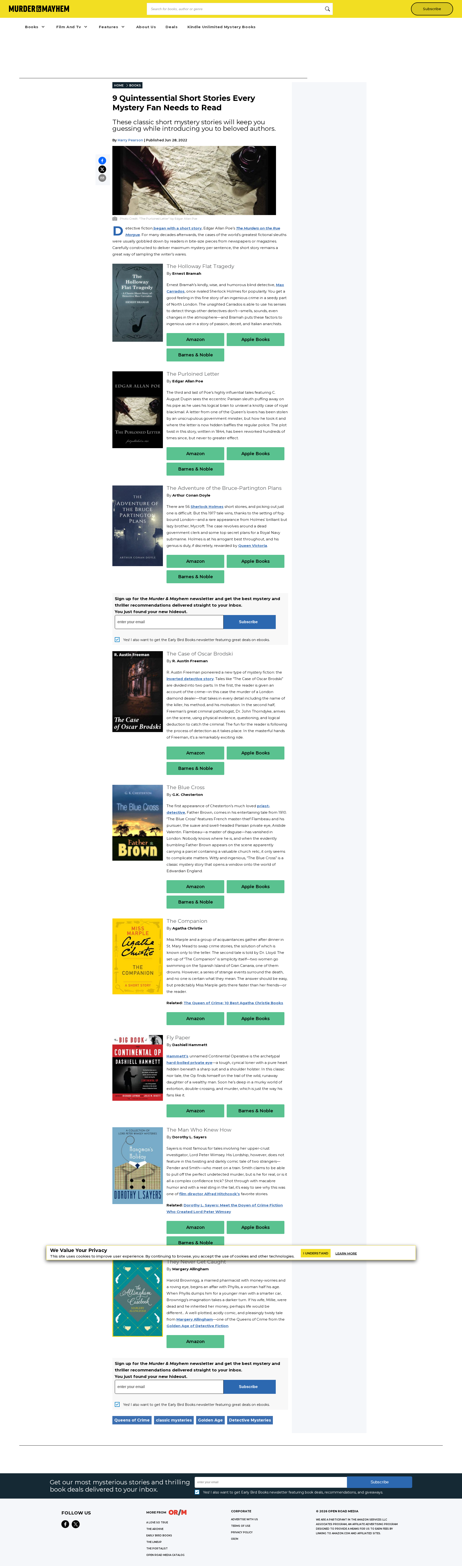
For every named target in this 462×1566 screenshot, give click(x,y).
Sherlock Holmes (207, 506)
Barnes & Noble (195, 355)
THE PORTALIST (157, 1548)
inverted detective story (190, 678)
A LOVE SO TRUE (157, 1522)
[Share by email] (102, 178)
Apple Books (255, 339)
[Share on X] (102, 169)
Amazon (195, 339)
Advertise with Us (244, 1519)
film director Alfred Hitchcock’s (209, 1194)
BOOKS (135, 85)
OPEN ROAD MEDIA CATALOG (165, 1555)
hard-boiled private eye (189, 1062)
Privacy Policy (242, 1532)
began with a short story (177, 228)
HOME (119, 85)
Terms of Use (240, 1525)
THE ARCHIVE (154, 1529)
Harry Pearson (130, 140)
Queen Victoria (252, 545)
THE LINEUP (154, 1542)
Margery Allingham (194, 1319)
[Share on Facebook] (102, 160)
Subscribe (432, 9)
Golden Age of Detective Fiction (197, 1326)
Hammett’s (177, 1056)
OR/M (234, 1538)
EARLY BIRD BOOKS (159, 1535)
